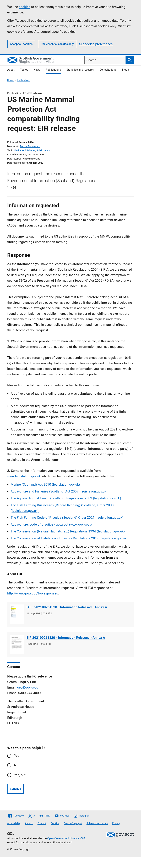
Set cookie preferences (96, 44)
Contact (41, 823)
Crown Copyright (73, 823)
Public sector (43, 150)
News (37, 69)
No (16, 765)
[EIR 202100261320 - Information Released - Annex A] (17, 644)
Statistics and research (80, 69)
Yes (16, 756)
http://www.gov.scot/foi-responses (32, 593)
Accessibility (13, 823)
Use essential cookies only (57, 44)
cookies (24, 7)
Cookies (55, 823)
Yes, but (19, 775)
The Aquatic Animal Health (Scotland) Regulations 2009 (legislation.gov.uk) (66, 498)
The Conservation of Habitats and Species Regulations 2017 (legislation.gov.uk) (69, 538)
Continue (15, 788)
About (10, 69)
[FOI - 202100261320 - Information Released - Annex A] (17, 614)
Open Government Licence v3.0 (66, 838)
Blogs (125, 69)
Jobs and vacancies (97, 823)
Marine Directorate (30, 146)
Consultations (108, 69)
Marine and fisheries (24, 150)
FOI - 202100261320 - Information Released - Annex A (66, 607)
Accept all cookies (21, 44)
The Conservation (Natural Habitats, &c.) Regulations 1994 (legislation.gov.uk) (68, 531)
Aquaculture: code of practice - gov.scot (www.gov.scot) (51, 524)
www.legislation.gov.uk (24, 476)
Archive (29, 823)
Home (10, 80)
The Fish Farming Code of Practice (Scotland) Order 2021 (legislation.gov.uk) (67, 518)
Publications (53, 69)
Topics (24, 69)
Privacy (116, 823)
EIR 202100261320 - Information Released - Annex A (65, 638)
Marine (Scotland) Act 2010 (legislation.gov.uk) (45, 484)
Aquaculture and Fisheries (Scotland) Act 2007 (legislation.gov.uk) (59, 491)
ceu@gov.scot (27, 687)
